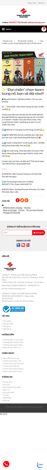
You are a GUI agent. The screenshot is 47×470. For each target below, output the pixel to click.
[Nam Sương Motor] (23, 12)
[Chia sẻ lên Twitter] (22, 200)
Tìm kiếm (7, 321)
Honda (27, 208)
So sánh (3, 414)
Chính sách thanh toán (13, 368)
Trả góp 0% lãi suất (11, 213)
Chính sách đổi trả (11, 366)
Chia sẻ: (6, 201)
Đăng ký (41, 3)
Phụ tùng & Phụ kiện (12, 387)
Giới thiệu (7, 397)
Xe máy (6, 384)
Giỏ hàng (7, 329)
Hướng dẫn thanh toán (13, 342)
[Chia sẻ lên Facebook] (18, 200)
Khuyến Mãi (8, 392)
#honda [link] (24, 189)
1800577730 (15, 22)
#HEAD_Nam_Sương (12, 208)
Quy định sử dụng (11, 358)
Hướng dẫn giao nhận (13, 345)
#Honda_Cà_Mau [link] (37, 189)
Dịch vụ (6, 390)
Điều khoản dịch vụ (11, 347)
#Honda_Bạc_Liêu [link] (10, 192)
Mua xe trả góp (10, 210)
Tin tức (21, 210)
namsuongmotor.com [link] (16, 181)
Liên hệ (6, 400)
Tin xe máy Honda (34, 210)
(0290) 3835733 (19, 285)
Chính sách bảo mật (12, 361)
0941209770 (34, 285)
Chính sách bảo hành (12, 371)
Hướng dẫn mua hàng (13, 339)
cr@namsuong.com (36, 22)
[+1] (26, 200)
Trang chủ (7, 382)
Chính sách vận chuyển (13, 363)
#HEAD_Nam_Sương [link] (11, 189)
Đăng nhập (32, 3)
